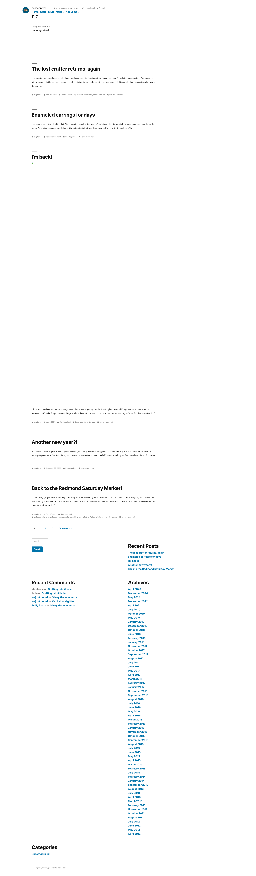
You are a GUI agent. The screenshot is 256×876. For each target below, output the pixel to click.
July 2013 (134, 793)
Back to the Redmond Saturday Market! (77, 488)
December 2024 (138, 593)
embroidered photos (41, 517)
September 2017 (138, 654)
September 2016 (138, 695)
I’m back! (42, 157)
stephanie (37, 95)
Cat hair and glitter (63, 601)
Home (35, 11)
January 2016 (136, 727)
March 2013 (135, 801)
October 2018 (136, 629)
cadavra (80, 95)
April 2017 (134, 674)
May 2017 (134, 670)
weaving (114, 517)
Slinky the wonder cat (65, 597)
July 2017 (134, 662)
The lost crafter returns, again (66, 69)
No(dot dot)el (40, 597)
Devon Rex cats (89, 422)
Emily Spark (39, 605)
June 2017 (134, 666)
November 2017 (137, 646)
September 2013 (138, 784)
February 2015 (137, 768)
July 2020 (134, 609)
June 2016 (134, 707)
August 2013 (136, 788)
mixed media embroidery (68, 517)
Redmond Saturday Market (100, 517)
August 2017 (136, 658)
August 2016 (136, 699)
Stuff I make (55, 11)
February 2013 (137, 805)
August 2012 (136, 817)
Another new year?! (54, 442)
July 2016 (134, 703)
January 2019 (136, 621)
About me (71, 11)
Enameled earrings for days (63, 115)
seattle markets (99, 95)
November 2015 (137, 731)
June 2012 (134, 825)
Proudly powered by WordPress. (54, 868)
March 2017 (135, 678)
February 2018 (137, 638)
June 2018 (134, 633)
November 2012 (137, 809)
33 (53, 528)
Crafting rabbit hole (60, 589)
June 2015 (134, 752)
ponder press (39, 8)
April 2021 (134, 605)
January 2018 (136, 642)
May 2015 (134, 756)
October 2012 (136, 813)
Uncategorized (66, 95)
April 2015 (134, 760)
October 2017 (136, 650)
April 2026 (134, 589)
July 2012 (134, 821)
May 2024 (134, 597)
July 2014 (134, 772)
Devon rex (79, 422)
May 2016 (134, 711)
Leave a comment (116, 95)
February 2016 (137, 723)
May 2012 (134, 829)
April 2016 (134, 715)
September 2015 (138, 740)
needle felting (84, 517)
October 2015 (136, 735)
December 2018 (137, 625)
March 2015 (135, 764)
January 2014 (136, 780)
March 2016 (135, 719)
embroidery (88, 95)
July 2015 (134, 748)
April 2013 (134, 797)
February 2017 (136, 682)
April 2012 (134, 833)
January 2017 (136, 686)
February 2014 (137, 776)
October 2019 (136, 613)
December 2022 (138, 601)
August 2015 (136, 744)
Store (43, 11)
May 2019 (134, 617)
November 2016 (137, 691)
